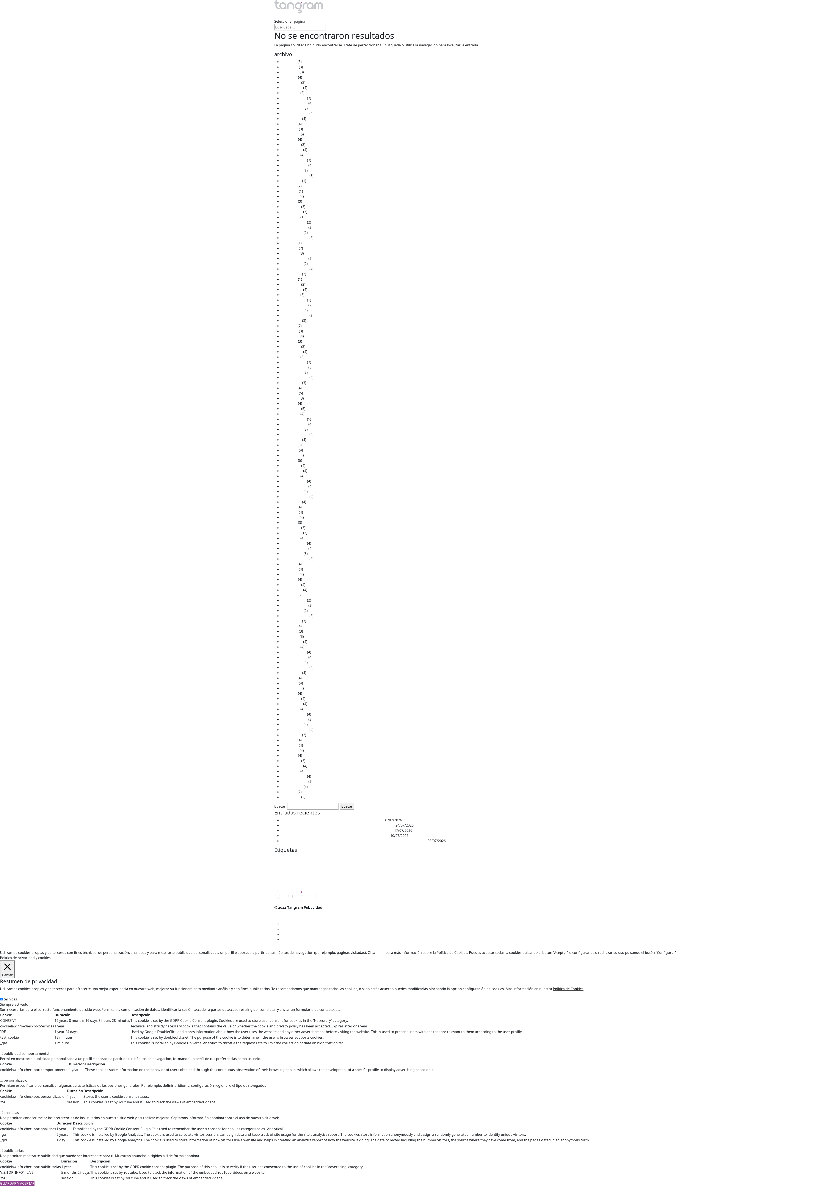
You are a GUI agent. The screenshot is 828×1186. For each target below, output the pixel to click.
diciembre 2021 (293, 300)
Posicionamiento (521, 867)
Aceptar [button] (685, 952)
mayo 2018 (290, 517)
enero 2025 (290, 155)
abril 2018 (289, 522)
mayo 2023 (290, 253)
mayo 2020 (290, 398)
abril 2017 (289, 579)
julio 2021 (289, 325)
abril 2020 (289, 403)
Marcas (383, 867)
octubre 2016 (292, 610)
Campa (345, 858)
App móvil (308, 858)
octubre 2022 (292, 263)
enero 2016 (290, 646)
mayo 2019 (290, 455)
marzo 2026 (290, 82)
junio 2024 (289, 191)
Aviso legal (283, 913)
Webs (479, 876)
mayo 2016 (290, 636)
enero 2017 (290, 595)
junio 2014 (289, 745)
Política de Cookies (568, 988)
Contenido (413, 858)
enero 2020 (290, 413)
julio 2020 (289, 388)
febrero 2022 (291, 289)
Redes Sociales (352, 876)
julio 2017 (289, 564)
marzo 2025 (290, 144)
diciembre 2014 (293, 714)
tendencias (460, 876)
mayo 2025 (290, 134)
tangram (410, 876)
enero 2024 (290, 217)
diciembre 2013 (293, 776)
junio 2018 (289, 512)
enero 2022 (290, 294)
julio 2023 (289, 243)
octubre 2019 (292, 429)
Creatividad (446, 858)
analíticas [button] (7, 1107)
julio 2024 (289, 186)
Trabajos (310, 16)
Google (301, 867)
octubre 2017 (292, 553)
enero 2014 (290, 771)
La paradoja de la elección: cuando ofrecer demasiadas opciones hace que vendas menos (354, 840)
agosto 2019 (291, 439)
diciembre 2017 (293, 543)
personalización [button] (13, 1075)
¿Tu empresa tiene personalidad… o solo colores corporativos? (332, 820)
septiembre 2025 (295, 113)
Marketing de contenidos (437, 867)
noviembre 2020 (294, 367)
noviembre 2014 (294, 719)
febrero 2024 (291, 211)
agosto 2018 (291, 501)
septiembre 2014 (295, 729)
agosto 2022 (291, 274)
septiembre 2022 (295, 268)
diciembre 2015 (293, 652)
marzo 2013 (290, 797)
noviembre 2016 (294, 605)
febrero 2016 (291, 641)
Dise (460, 858)
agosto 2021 (291, 320)
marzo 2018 (290, 527)
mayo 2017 (290, 574)
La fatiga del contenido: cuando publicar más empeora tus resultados (338, 825)
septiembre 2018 (295, 496)
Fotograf (290, 867)
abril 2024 (289, 201)
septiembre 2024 (295, 175)
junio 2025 (289, 129)
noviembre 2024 (294, 165)
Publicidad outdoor (315, 876)
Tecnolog (447, 876)
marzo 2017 (290, 584)
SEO (372, 876)
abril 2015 (289, 693)
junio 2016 (289, 631)
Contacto (420, 16)
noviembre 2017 (294, 548)
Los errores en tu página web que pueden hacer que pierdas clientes (337, 830)
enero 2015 (290, 709)
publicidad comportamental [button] (22, 1048)
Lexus (373, 866)
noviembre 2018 (294, 486)
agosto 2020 (291, 382)
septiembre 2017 (295, 558)
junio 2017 (289, 569)
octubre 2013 (292, 786)
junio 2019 (289, 450)
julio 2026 (289, 61)
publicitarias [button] (10, 1145)
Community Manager (393, 858)
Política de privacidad (291, 923)
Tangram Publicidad (430, 876)
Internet (359, 866)
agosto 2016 (291, 621)
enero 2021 (290, 356)
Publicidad (288, 875)
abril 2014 (289, 755)
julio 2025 (289, 123)
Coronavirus (428, 858)
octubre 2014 (292, 724)
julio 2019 (289, 445)
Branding (333, 858)
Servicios (281, 16)
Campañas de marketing (365, 858)
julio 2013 (289, 791)
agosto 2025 (291, 118)
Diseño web (479, 858)
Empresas (514, 858)
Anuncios (296, 858)
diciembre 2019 (293, 419)
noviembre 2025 (294, 103)
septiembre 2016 (295, 615)
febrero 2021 (291, 351)
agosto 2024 (291, 180)
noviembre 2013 (294, 781)
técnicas (10, 999)
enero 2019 (290, 476)
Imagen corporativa (323, 867)
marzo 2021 (290, 346)
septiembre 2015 (295, 667)
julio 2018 (289, 507)
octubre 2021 (292, 310)
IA (309, 867)
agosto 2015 (291, 672)
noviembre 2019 (294, 424)
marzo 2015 (290, 698)
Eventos (546, 858)
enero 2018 (290, 538)
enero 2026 (290, 92)
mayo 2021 (290, 336)
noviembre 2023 (294, 227)
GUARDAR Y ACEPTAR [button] (17, 1183)
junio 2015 (289, 683)
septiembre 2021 (295, 315)
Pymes (332, 876)
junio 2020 (289, 393)
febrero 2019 (291, 470)
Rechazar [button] (700, 952)
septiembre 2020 (295, 377)
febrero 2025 (291, 149)
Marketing (404, 866)
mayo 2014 (290, 750)
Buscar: (280, 806)
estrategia (530, 858)
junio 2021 (289, 331)
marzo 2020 (290, 408)
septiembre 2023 (295, 237)
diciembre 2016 (293, 600)
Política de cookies (289, 918)
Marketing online (499, 867)
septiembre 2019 (295, 434)
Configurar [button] (718, 952)
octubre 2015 (292, 662)
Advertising (282, 858)
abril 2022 (289, 279)
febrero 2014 (291, 766)
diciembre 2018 (293, 481)
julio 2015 (289, 678)
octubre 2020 (292, 372)
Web (472, 876)
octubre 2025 (292, 108)
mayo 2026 (290, 72)
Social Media (384, 876)
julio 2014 (289, 740)
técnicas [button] (6, 994)
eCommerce (496, 858)
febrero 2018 (291, 533)
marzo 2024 (290, 206)
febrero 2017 (291, 589)
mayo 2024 (290, 196)
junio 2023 (289, 248)
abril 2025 (289, 139)
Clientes (364, 16)
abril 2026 (289, 77)
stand (397, 876)
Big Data (320, 858)
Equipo (337, 16)
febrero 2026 (291, 87)
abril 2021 (289, 341)
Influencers (343, 867)
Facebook (279, 867)
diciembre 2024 (293, 160)
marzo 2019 (290, 465)
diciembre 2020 (293, 362)
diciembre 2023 (293, 222)
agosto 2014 (291, 734)
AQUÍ (380, 952)
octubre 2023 (292, 232)
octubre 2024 (292, 170)
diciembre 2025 (293, 98)
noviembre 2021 (294, 305)
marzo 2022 (290, 284)
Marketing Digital (471, 866)
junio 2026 (289, 67)
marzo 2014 (290, 760)
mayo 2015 (290, 688)
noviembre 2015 (294, 657)
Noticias (391, 16)
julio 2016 (289, 626)
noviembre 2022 (294, 258)
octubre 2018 (292, 491)
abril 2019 (289, 460)
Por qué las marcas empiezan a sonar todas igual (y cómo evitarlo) (335, 835)
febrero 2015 (291, 703)
